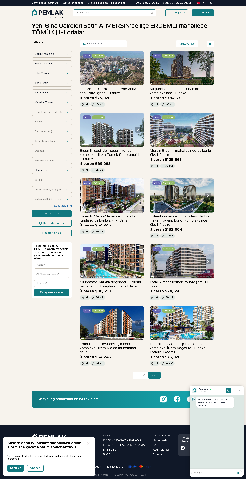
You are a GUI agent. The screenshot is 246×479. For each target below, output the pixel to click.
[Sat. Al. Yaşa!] (47, 12)
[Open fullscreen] (234, 390)
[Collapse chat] (240, 390)
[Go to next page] (157, 375)
